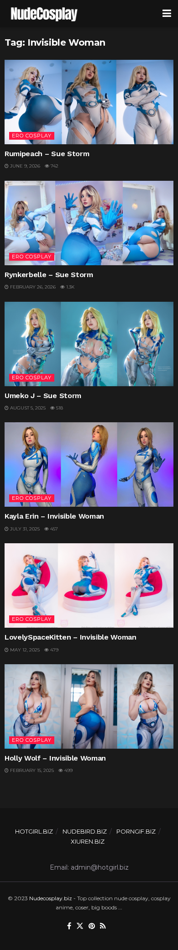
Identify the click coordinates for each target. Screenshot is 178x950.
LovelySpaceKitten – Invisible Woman (70, 637)
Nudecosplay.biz (50, 898)
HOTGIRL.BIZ (34, 831)
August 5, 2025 (27, 408)
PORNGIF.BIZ (136, 831)
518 (59, 408)
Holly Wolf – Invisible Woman (55, 758)
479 (53, 650)
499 (68, 770)
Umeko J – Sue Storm (43, 395)
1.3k (69, 287)
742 (53, 166)
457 (53, 529)
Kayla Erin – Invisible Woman (54, 516)
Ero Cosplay (32, 135)
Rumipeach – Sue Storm (47, 153)
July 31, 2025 (24, 529)
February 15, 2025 (31, 770)
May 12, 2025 (24, 650)
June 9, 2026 (24, 166)
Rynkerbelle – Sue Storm (49, 274)
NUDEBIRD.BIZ (85, 831)
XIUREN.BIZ (88, 841)
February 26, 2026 (32, 287)
